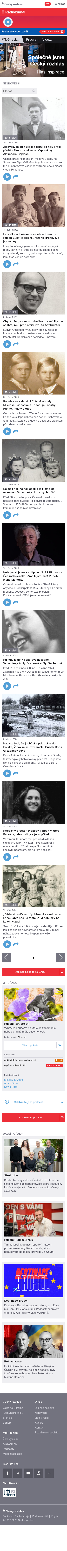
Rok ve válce (13, 1361)
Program (32, 39)
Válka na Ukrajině (13, 1407)
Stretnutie (11, 1175)
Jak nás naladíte (44, 1407)
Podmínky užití (40, 1516)
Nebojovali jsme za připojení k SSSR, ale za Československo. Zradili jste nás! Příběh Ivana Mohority (32, 576)
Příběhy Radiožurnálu (18, 1239)
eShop (7, 1422)
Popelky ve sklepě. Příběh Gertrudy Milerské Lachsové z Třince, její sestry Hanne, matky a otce (29, 405)
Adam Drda (11, 1083)
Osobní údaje (22, 1516)
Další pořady (13, 1133)
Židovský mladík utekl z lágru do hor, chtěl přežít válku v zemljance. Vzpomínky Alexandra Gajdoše (32, 150)
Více (47, 39)
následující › (60, 957)
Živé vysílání (10, 1439)
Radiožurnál (54, 1065)
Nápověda (41, 1412)
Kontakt (39, 1427)
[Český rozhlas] (12, 4)
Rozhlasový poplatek (47, 1432)
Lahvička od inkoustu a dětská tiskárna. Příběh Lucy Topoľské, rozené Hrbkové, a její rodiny (31, 238)
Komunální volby (13, 1412)
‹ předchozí (6, 957)
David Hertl (10, 1086)
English (55, 1516)
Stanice (7, 1417)
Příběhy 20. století (16, 1023)
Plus (59, 1060)
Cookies (7, 1516)
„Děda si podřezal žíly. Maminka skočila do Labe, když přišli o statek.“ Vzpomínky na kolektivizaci (32, 918)
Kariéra (39, 1422)
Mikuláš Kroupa (13, 1079)
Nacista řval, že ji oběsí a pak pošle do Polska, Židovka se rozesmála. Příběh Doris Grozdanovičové (32, 747)
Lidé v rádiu (42, 1417)
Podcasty (8, 1448)
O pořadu (10, 982)
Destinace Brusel (16, 1300)
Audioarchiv (10, 1444)
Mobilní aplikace (12, 1453)
